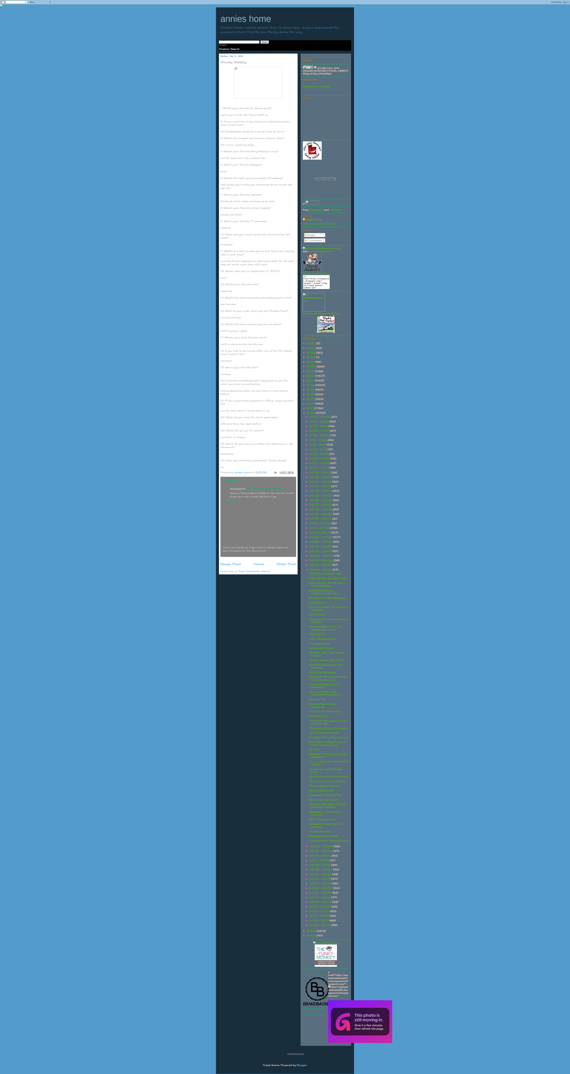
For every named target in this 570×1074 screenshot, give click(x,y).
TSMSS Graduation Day (325, 573)
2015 (310, 389)
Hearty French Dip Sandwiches (329, 776)
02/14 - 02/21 (320, 897)
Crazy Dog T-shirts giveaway (327, 781)
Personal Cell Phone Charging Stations (328, 621)
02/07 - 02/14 (320, 901)
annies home (245, 19)
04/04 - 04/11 (320, 864)
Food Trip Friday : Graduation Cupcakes (328, 608)
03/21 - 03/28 (320, 874)
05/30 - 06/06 (321, 555)
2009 (311, 930)
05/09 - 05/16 (320, 569)
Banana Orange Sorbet (323, 799)
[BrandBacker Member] (317, 1005)
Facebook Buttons (320, 251)
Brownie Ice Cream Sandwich (327, 597)
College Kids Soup (321, 648)
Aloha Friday (317, 614)
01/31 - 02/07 (320, 906)
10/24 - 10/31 (319, 458)
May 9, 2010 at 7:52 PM (263, 488)
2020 (311, 366)
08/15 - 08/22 (320, 504)
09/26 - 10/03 (320, 477)
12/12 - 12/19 (318, 426)
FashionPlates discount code (327, 578)
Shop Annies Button (316, 273)
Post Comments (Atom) (254, 571)
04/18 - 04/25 (320, 855)
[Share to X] (286, 472)
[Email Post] (275, 472)
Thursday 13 (317, 634)
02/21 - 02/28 (320, 892)
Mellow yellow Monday (324, 785)
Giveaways (316, 209)
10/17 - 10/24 (319, 463)
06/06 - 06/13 (320, 551)
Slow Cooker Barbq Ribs (325, 711)
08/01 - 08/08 (321, 514)
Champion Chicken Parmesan (328, 728)
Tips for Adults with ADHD (326, 660)
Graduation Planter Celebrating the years (324, 592)
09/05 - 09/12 (320, 490)
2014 (310, 394)
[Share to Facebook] (289, 472)
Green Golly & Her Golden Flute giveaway (326, 584)
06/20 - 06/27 (321, 541)
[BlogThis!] (283, 472)
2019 (310, 371)
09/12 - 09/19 (320, 486)
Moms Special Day (321, 790)
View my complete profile (319, 223)
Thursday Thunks (320, 643)
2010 (311, 412)
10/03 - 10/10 (320, 472)
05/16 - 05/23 (320, 564)
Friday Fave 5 (317, 602)
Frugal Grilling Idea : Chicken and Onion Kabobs (327, 806)
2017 (310, 380)
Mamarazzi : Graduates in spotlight (325, 813)
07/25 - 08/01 (320, 518)
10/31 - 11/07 (319, 453)
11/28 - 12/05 (319, 435)
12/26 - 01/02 (320, 416)
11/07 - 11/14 (318, 449)
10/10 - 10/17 (319, 467)
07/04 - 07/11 (320, 532)
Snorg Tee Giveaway (322, 672)
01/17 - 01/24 (319, 915)
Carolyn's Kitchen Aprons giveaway (325, 825)
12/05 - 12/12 (319, 430)
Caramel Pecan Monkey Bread (328, 840)
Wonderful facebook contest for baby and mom (327, 678)
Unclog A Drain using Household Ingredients (324, 693)
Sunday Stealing (319, 831)
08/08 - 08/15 (320, 509)
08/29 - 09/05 (321, 495)
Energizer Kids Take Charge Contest (327, 654)
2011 (310, 408)
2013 (310, 399)
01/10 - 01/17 (319, 920)
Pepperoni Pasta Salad (323, 836)
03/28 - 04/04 (321, 869)
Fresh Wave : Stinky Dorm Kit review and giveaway (328, 743)
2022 (311, 357)
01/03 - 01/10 (320, 925)
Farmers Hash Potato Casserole (323, 705)
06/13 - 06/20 (320, 546)
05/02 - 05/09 (321, 846)
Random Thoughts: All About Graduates (327, 755)
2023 (311, 352)
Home (259, 564)
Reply (233, 500)
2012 (310, 403)
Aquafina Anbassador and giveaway (325, 666)
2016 (310, 385)
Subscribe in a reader (316, 86)
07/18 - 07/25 (320, 523)
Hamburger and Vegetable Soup (325, 770)
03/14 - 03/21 (320, 878)
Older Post (286, 564)
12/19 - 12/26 (319, 421)
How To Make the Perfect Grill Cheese (329, 763)
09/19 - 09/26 (320, 481)
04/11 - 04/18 (319, 860)
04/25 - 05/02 (321, 850)
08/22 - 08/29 (321, 500)
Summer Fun (317, 699)
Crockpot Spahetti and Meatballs (324, 686)
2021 (310, 361)
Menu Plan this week (322, 819)
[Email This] (281, 472)
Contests (336, 209)
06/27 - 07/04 (321, 537)
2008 (311, 935)
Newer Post (230, 564)
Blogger (302, 1065)
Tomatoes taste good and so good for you (328, 722)
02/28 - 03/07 (321, 888)
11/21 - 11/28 (318, 439)
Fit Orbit (314, 749)
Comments (314, 240)
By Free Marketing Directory (321, 313)
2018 (310, 375)
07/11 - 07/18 (319, 527)
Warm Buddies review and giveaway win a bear (325, 628)
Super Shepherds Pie (322, 638)
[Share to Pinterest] (292, 472)
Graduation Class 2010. (325, 795)
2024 (311, 348)
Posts (311, 235)
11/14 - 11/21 (318, 444)
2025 (311, 343)
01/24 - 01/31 (319, 911)
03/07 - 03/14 (320, 883)
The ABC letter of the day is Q (328, 737)
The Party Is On (319, 715)
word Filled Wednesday (324, 732)
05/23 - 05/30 (321, 560)
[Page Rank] (308, 67)
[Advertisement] (325, 119)
